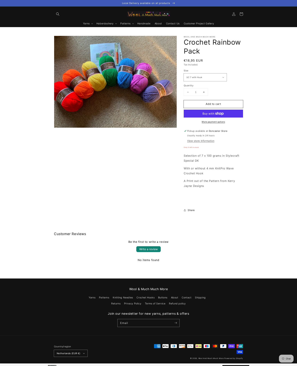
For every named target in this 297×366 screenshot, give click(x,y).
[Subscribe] (175, 323)
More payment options (213, 121)
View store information (200, 140)
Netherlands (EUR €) (68, 353)
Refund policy (177, 303)
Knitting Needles (123, 297)
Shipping (200, 297)
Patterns (104, 297)
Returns (115, 303)
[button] (58, 14)
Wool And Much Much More (211, 358)
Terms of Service (155, 303)
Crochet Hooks (145, 297)
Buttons (162, 297)
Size (186, 70)
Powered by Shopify (233, 358)
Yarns (92, 297)
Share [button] (191, 210)
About (174, 297)
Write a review (148, 249)
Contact (186, 297)
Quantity (188, 85)
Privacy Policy (132, 303)
